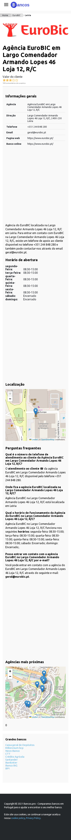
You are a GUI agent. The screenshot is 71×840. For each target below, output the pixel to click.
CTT (7, 753)
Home (5, 15)
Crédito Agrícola (14, 756)
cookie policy (18, 818)
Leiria (28, 15)
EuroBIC (16, 15)
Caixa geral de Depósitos (19, 744)
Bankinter (11, 762)
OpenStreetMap (47, 439)
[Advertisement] (35, 186)
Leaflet (34, 439)
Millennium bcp (14, 747)
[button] (35, 411)
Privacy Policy (33, 818)
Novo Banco (12, 750)
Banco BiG (11, 765)
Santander (11, 759)
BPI (7, 768)
